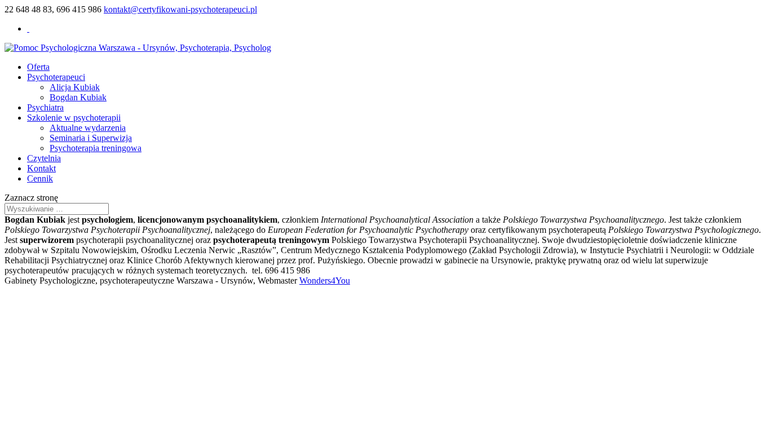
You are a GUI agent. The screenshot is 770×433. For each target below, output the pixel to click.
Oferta (38, 67)
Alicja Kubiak (75, 87)
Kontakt (41, 168)
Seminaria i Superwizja (91, 138)
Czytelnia (44, 158)
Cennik (40, 178)
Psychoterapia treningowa (95, 148)
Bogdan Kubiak (78, 97)
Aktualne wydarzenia (88, 127)
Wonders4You (324, 280)
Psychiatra (45, 107)
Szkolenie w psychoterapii (74, 117)
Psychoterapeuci (56, 77)
